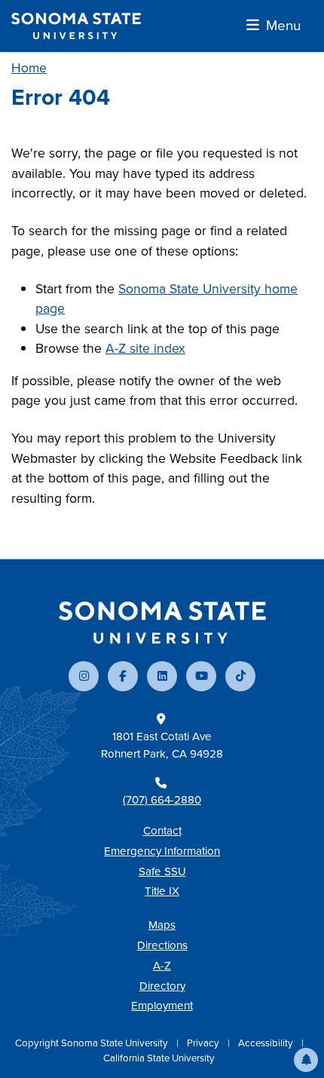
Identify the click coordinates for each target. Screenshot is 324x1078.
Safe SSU (162, 871)
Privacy (204, 1043)
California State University (159, 1058)
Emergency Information (162, 851)
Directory (162, 986)
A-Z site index (145, 348)
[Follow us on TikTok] (240, 676)
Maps (162, 925)
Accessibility (266, 1043)
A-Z (162, 965)
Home (29, 68)
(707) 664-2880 (162, 800)
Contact (162, 830)
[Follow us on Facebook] (123, 676)
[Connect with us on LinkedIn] (162, 676)
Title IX (162, 891)
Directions (162, 945)
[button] (306, 1060)
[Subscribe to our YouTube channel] (201, 676)
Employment (162, 1005)
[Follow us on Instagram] (84, 676)
